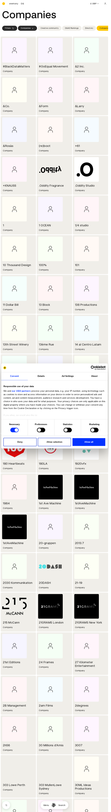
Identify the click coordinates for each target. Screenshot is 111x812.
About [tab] (94, 376)
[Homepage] (53, 805)
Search (61, 805)
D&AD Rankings (72, 28)
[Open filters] (6, 805)
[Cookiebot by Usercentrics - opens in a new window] (93, 368)
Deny (20, 442)
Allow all (88, 442)
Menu (46, 805)
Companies (26, 28)
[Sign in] (105, 3)
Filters (8, 28)
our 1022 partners (21, 391)
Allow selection (54, 442)
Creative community (50, 28)
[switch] (41, 430)
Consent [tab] (14, 376)
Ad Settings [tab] (68, 376)
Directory (89, 28)
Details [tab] (41, 376)
